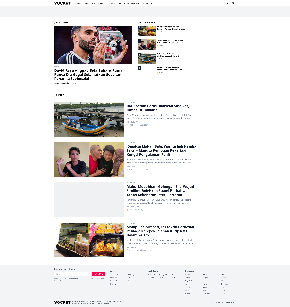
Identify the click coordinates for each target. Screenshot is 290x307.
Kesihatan (224, 284)
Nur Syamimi (135, 206)
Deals (126, 3)
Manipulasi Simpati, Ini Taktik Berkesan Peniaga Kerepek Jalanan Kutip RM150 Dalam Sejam (170, 29)
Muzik (205, 287)
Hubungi (131, 274)
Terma (130, 278)
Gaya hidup (189, 281)
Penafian (113, 278)
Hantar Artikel (115, 281)
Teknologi (102, 3)
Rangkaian (134, 3)
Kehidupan (79, 3)
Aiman (133, 166)
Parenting (224, 287)
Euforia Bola (147, 3)
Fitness (223, 278)
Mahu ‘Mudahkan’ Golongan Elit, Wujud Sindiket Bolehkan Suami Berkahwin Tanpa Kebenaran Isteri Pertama (170, 70)
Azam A (133, 247)
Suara (223, 290)
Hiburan (224, 281)
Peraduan (188, 290)
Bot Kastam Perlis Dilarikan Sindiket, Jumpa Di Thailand (168, 55)
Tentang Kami (115, 274)
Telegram (74, 278)
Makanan (188, 287)
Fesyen (205, 278)
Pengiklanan (132, 281)
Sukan (87, 3)
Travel (93, 3)
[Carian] (233, 3)
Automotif (112, 3)
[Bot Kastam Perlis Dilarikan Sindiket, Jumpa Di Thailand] (89, 119)
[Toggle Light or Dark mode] (228, 3)
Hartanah (206, 281)
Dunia (187, 278)
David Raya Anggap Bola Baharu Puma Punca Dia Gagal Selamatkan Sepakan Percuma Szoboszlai (88, 74)
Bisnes (205, 274)
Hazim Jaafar (135, 122)
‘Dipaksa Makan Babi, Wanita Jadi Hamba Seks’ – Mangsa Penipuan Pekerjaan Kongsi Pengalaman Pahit (170, 43)
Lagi (119, 3)
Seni (204, 290)
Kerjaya (113, 284)
